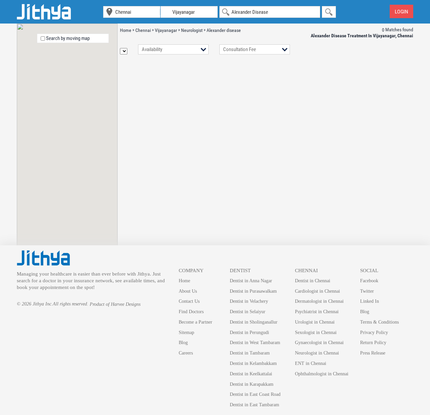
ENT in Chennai (310, 363)
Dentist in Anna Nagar (251, 280)
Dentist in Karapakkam (251, 384)
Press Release (372, 353)
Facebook (369, 280)
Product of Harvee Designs (115, 304)
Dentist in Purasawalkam (253, 291)
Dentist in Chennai (312, 280)
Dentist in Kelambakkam (253, 363)
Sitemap (186, 332)
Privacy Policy (374, 332)
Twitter (367, 291)
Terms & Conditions (379, 322)
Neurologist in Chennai (317, 353)
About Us (188, 291)
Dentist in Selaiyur (247, 311)
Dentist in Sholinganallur (253, 322)
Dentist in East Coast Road (255, 394)
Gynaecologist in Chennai (319, 342)
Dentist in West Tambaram (255, 342)
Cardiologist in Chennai (317, 291)
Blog (183, 342)
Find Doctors (191, 311)
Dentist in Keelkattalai (251, 373)
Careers (186, 353)
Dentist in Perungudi (249, 332)
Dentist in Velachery (249, 301)
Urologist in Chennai (315, 322)
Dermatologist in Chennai (319, 301)
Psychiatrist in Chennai (317, 311)
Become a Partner (195, 322)
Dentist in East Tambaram (254, 404)
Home (184, 280)
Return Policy (373, 342)
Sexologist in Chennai (316, 332)
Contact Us (189, 301)
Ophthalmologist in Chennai (321, 373)
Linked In (369, 301)
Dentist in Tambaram (250, 353)
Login (401, 11)
